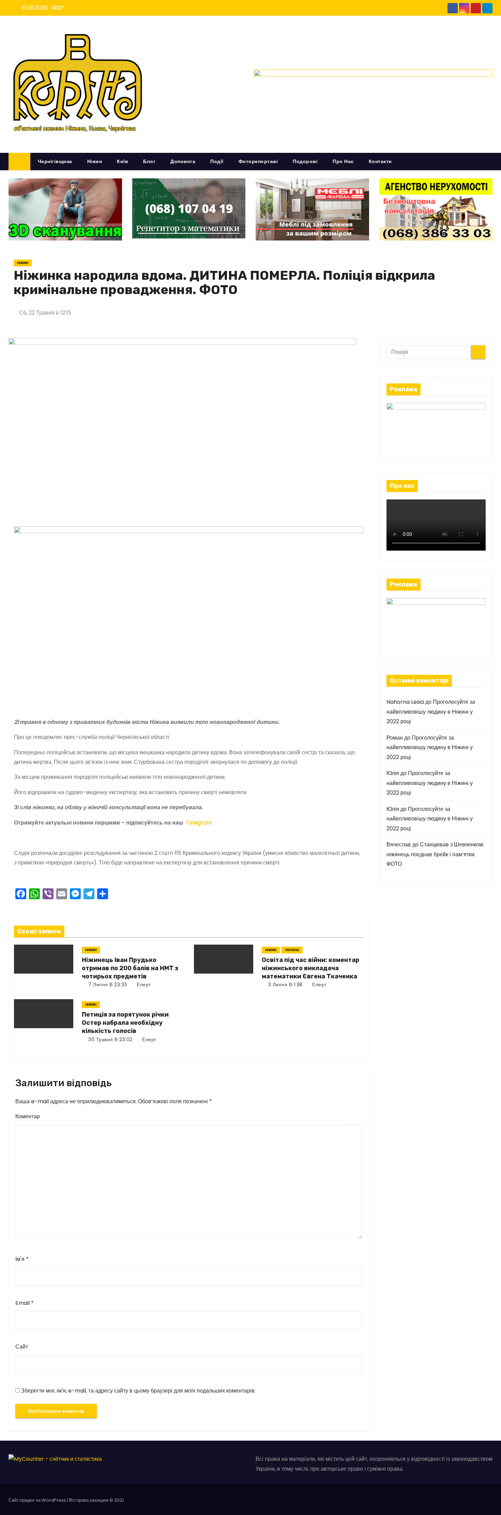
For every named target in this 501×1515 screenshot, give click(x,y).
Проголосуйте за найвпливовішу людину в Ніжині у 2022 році (430, 711)
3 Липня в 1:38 (285, 984)
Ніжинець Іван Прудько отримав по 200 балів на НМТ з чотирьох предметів (130, 968)
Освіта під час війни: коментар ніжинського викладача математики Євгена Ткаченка (310, 968)
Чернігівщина (55, 161)
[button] (490, 161)
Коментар (27, 1116)
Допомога (182, 161)
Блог (149, 161)
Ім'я (22, 1259)
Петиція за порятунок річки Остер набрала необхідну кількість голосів (125, 1023)
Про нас (343, 161)
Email (24, 1303)
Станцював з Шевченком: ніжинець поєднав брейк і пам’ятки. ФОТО (435, 854)
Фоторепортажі (258, 161)
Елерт (143, 984)
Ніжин (94, 161)
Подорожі (305, 161)
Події (217, 161)
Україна (292, 949)
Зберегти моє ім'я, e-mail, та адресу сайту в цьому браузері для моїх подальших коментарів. (138, 1391)
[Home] (19, 161)
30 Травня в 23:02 (110, 1039)
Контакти (380, 161)
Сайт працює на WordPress (38, 1500)
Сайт (21, 1347)
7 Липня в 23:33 (107, 984)
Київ (122, 161)
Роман (394, 738)
